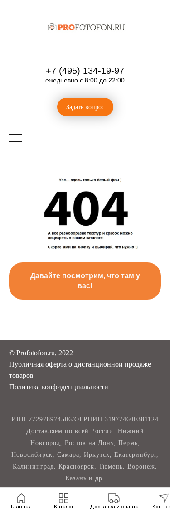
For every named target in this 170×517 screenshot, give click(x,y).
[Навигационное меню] (15, 138)
